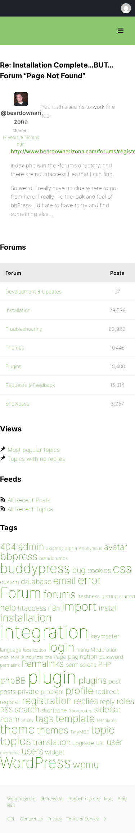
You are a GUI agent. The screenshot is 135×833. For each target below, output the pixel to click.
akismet (54, 548)
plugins (92, 680)
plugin (52, 677)
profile (80, 691)
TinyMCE (79, 732)
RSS (6, 709)
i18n (54, 608)
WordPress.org (21, 798)
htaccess (32, 608)
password (111, 656)
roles (125, 701)
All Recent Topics (30, 509)
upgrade (83, 742)
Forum (20, 593)
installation (26, 617)
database (36, 581)
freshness (88, 596)
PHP (104, 664)
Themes (14, 347)
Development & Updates (33, 291)
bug (79, 570)
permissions (81, 664)
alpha (71, 548)
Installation (18, 310)
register (10, 701)
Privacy (55, 819)
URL (100, 743)
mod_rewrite (12, 657)
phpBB (13, 680)
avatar (115, 547)
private (28, 692)
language (10, 650)
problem (52, 691)
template (75, 719)
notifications (39, 657)
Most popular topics (34, 449)
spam (9, 719)
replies (86, 701)
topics (15, 741)
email (64, 580)
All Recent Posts (29, 500)
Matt (108, 798)
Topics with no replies (36, 458)
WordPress (35, 763)
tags (44, 718)
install (108, 607)
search (27, 709)
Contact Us (31, 819)
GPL (11, 819)
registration (47, 701)
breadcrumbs (53, 558)
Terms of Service (83, 819)
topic (102, 729)
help (8, 608)
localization (34, 650)
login (61, 647)
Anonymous (90, 548)
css (122, 568)
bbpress (18, 556)
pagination (83, 656)
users (32, 751)
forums (59, 594)
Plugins (13, 366)
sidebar (107, 709)
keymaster (105, 636)
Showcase (17, 404)
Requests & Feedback (30, 385)
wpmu (86, 764)
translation (52, 742)
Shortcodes (80, 710)
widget (54, 752)
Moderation (104, 650)
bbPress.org (11, 31)
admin (31, 546)
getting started (118, 596)
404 (8, 546)
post (114, 681)
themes (52, 730)
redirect (107, 691)
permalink (10, 665)
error (89, 580)
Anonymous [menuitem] (125, 8)
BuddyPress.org (83, 798)
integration (44, 632)
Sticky (27, 720)
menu (82, 650)
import (79, 606)
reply (107, 702)
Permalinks (43, 663)
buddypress (35, 568)
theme (17, 729)
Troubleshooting (23, 329)
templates (107, 720)
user (114, 742)
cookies (99, 570)
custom (9, 582)
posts (8, 691)
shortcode (54, 710)
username (10, 752)
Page (60, 656)
